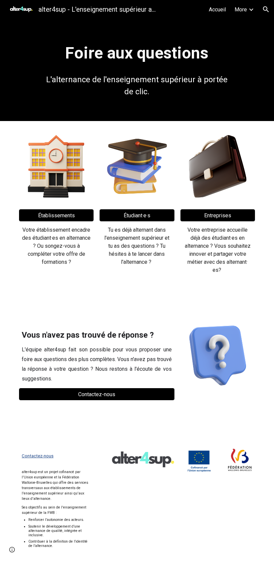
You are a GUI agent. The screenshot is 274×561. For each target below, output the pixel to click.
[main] (137, 53)
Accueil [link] (217, 9)
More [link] (241, 9)
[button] (266, 9)
